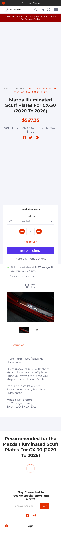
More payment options (30, 258)
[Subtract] (22, 231)
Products (19, 88)
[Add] (39, 231)
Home (7, 88)
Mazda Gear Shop (42, 129)
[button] (3, 3)
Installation (30, 216)
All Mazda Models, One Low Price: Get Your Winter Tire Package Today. (30, 17)
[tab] (17, 345)
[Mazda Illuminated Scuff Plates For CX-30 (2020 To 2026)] (30, 307)
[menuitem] (36, 9)
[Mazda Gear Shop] (12, 9)
